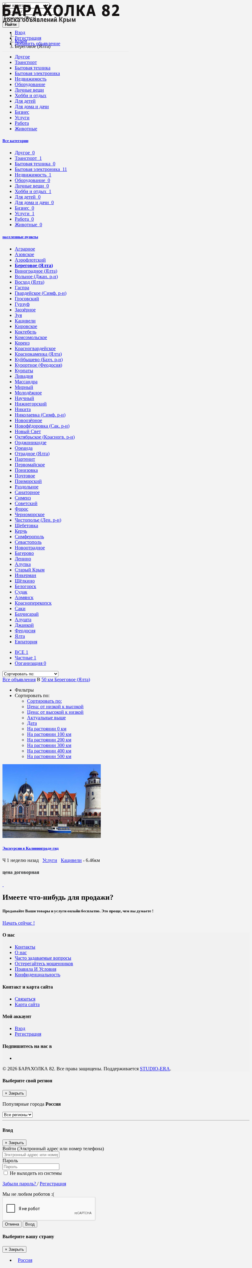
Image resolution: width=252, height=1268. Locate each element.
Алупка (23, 564)
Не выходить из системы (35, 1173)
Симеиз (23, 497)
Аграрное (25, 248)
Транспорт (26, 62)
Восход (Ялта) (29, 282)
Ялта (20, 636)
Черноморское (30, 514)
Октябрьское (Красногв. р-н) (45, 437)
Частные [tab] (25, 657)
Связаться (25, 998)
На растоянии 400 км (49, 750)
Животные (26, 128)
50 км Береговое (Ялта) (65, 679)
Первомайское (30, 464)
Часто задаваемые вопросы (43, 958)
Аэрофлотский (30, 260)
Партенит (25, 459)
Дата (32, 723)
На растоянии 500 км (49, 756)
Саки (20, 608)
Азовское (24, 254)
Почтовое (25, 475)
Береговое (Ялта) (34, 265)
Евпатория (26, 641)
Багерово (24, 553)
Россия (25, 1260)
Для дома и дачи (32, 106)
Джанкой (24, 625)
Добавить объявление (37, 43)
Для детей (25, 101)
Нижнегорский (31, 403)
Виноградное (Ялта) (36, 271)
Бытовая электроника (37, 73)
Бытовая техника (32, 67)
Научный (24, 398)
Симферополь (29, 536)
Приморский (28, 481)
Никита (23, 409)
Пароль (10, 1160)
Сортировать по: (44, 701)
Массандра (26, 381)
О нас (21, 952)
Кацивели (25, 320)
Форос (21, 509)
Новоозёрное (28, 420)
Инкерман (25, 575)
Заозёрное (25, 309)
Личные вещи (29, 90)
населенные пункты (20, 237)
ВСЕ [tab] (21, 652)
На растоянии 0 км (46, 728)
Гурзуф (22, 304)
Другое (22, 56)
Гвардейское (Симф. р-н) (40, 293)
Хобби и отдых (30, 95)
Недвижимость (30, 78)
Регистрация (28, 38)
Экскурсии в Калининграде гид (30, 848)
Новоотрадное (30, 547)
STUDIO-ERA (155, 1068)
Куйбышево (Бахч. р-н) (39, 359)
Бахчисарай (27, 614)
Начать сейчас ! (18, 923)
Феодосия (25, 630)
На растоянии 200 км (49, 739)
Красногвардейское (35, 348)
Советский (26, 503)
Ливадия (24, 376)
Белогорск (25, 586)
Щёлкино (25, 580)
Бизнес (22, 112)
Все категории (15, 140)
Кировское (26, 326)
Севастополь (28, 542)
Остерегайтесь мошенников (44, 963)
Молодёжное (28, 392)
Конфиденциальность (37, 974)
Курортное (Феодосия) (38, 365)
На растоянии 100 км (49, 734)
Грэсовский (27, 298)
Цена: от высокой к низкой (55, 712)
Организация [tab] (30, 663)
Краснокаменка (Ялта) (38, 354)
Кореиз (22, 343)
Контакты (25, 947)
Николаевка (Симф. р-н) (40, 414)
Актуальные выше (46, 717)
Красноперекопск (33, 603)
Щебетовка (26, 525)
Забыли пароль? (19, 1183)
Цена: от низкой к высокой (55, 706)
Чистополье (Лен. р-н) (38, 520)
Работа (22, 123)
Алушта (23, 619)
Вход (20, 32)
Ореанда (24, 448)
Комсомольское (31, 337)
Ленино (23, 558)
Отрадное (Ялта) (32, 453)
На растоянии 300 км (49, 745)
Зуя (18, 315)
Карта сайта (27, 1004)
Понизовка (26, 470)
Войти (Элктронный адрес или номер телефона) (53, 1148)
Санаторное (27, 492)
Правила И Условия (35, 969)
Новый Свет (28, 431)
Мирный (24, 387)
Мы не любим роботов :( (28, 1194)
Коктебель (25, 331)
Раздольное (26, 486)
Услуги (22, 117)
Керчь (21, 531)
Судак (21, 591)
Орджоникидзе (30, 442)
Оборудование (30, 84)
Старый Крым (30, 569)
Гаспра (22, 287)
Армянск (24, 597)
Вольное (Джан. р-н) (36, 276)
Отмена (12, 1224)
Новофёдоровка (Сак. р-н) (42, 426)
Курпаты (24, 370)
